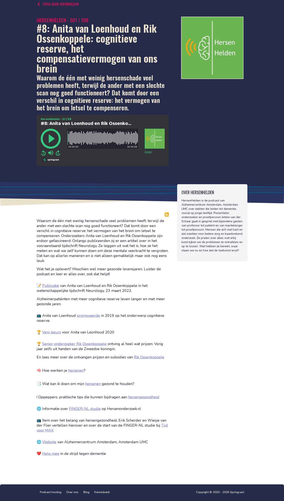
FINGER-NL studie (85, 408)
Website (49, 441)
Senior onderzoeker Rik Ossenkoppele (74, 343)
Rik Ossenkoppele (149, 357)
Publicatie (50, 285)
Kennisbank (102, 492)
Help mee (50, 453)
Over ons (72, 492)
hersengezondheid (143, 397)
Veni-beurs (51, 332)
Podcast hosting (50, 492)
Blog (86, 492)
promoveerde (88, 315)
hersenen (76, 370)
